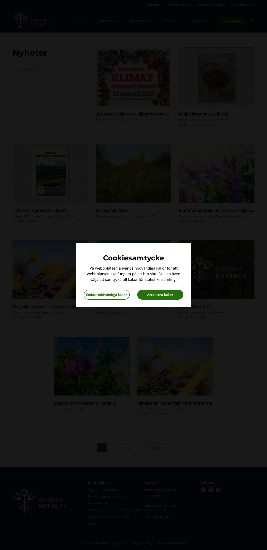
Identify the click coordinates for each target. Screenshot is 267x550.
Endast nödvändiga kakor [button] (106, 295)
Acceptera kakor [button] (160, 295)
